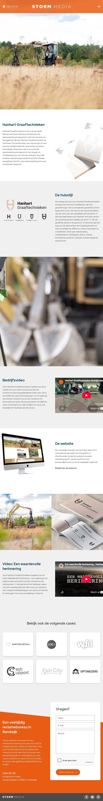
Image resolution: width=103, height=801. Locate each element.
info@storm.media (11, 776)
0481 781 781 (12, 6)
